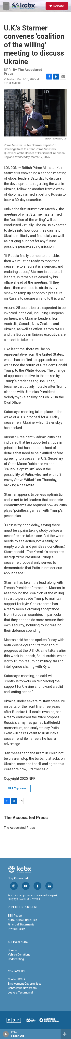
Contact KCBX (16, 979)
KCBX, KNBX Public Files (22, 920)
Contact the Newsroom (22, 988)
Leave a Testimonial (20, 992)
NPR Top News (17, 788)
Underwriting (16, 959)
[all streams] (66, 1034)
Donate (58, 6)
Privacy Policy (16, 928)
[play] (6, 1034)
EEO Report (15, 915)
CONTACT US (16, 971)
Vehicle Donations (19, 954)
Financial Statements (21, 924)
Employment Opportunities (24, 983)
